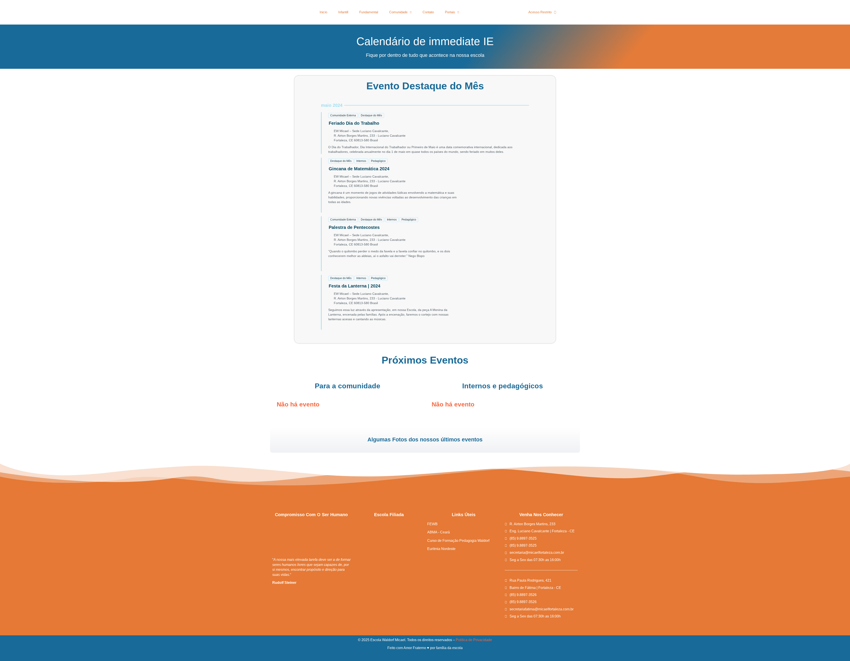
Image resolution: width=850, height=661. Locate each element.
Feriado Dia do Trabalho (354, 123)
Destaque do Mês (371, 115)
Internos (361, 161)
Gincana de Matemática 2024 (359, 168)
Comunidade (398, 12)
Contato (428, 12)
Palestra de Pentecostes (354, 227)
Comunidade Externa (343, 115)
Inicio (323, 12)
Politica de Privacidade (474, 640)
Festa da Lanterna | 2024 (354, 286)
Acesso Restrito (540, 12)
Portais (450, 12)
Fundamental (368, 12)
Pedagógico (378, 161)
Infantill (343, 12)
